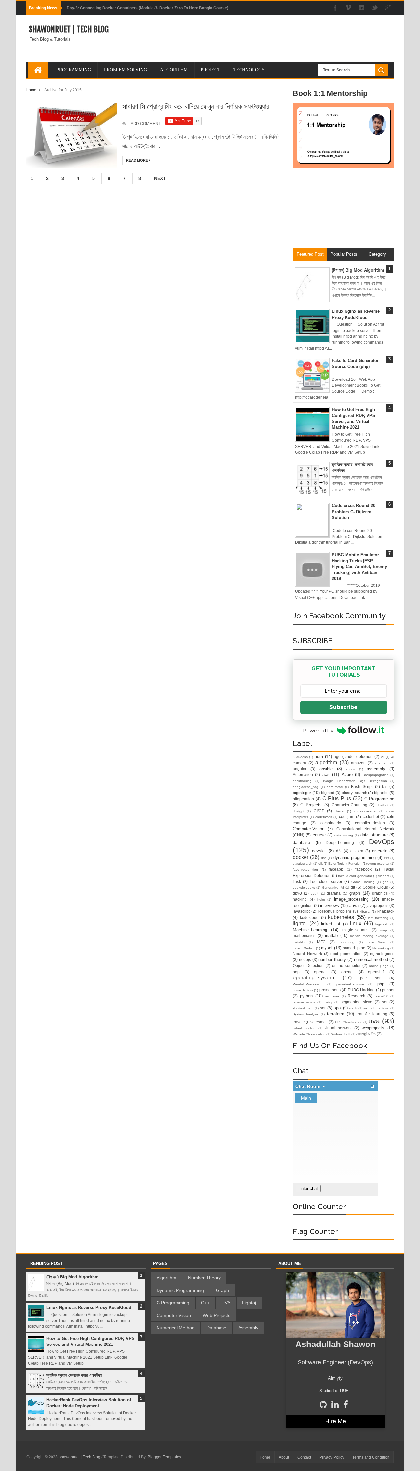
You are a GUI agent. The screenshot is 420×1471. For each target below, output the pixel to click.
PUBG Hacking (361, 990)
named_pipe (354, 948)
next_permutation (346, 954)
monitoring (346, 942)
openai (320, 972)
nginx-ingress (382, 954)
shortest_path (303, 1008)
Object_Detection (308, 965)
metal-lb (298, 942)
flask (297, 881)
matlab (331, 935)
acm (319, 756)
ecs (386, 858)
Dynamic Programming (180, 1290)
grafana (334, 893)
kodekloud (309, 917)
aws (326, 774)
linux (355, 923)
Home (31, 90)
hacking (300, 899)
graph (354, 893)
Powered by (318, 730)
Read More (137, 160)
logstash (381, 924)
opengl (347, 972)
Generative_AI (333, 887)
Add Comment (145, 123)
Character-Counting (349, 805)
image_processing (351, 899)
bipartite (381, 793)
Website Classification (309, 1034)
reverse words (304, 1002)
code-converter (365, 811)
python (306, 995)
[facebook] (335, 8)
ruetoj (328, 1002)
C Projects (311, 804)
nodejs (305, 959)
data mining (343, 835)
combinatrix (330, 823)
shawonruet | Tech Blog (69, 29)
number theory (332, 959)
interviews (329, 905)
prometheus (330, 990)
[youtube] (348, 8)
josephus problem (334, 911)
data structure (373, 834)
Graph (222, 1290)
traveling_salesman (310, 1022)
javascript (301, 911)
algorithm (326, 762)
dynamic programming (354, 857)
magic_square (355, 930)
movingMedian (304, 948)
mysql (326, 947)
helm (321, 899)
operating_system (313, 977)
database (301, 842)
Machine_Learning (310, 929)
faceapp (336, 869)
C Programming (379, 798)
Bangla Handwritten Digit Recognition (355, 781)
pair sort (371, 978)
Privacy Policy (331, 1457)
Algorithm (166, 1277)
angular (299, 769)
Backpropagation (375, 775)
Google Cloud (375, 887)
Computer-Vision (308, 828)
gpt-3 (297, 893)
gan (385, 882)
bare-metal (335, 787)
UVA (225, 1302)
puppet (388, 990)
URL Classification (348, 1022)
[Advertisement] (343, 211)
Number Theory (204, 1277)
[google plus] (387, 8)
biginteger (302, 792)
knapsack (385, 911)
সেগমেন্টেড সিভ (366, 1034)
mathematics (304, 935)
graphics (380, 893)
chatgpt (298, 811)
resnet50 (381, 996)
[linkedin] (361, 8)
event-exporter (378, 863)
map (383, 930)
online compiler (346, 965)
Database (216, 1327)
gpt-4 (315, 893)
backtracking (302, 781)
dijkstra (356, 851)
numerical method (371, 959)
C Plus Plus (336, 798)
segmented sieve (356, 1002)
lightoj (300, 923)
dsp (323, 858)
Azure (347, 774)
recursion (332, 996)
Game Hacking (363, 882)
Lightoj (249, 1302)
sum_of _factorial (376, 1008)
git (353, 887)
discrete (379, 850)
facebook (363, 869)
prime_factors (303, 990)
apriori (350, 769)
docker (300, 857)
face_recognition (305, 869)
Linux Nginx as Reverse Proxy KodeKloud (88, 1307)
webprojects (373, 1027)
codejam (346, 817)
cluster (340, 811)
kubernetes (341, 917)
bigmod (327, 793)
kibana (365, 911)
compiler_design (370, 823)
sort (323, 1008)
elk (320, 863)
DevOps (381, 841)
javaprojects (377, 905)
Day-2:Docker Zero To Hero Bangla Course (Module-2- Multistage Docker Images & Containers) (155, 8)
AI (382, 757)
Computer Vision (174, 1315)
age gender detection (353, 756)
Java (354, 905)
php (380, 983)
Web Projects (216, 1315)
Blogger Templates (164, 1457)
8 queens (300, 757)
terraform (335, 1013)
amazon (358, 763)
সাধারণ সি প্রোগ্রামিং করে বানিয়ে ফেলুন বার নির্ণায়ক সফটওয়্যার (195, 106)
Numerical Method (176, 1327)
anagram (381, 763)
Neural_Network (307, 954)
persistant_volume (350, 984)
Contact (304, 1457)
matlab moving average (369, 936)
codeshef (371, 817)
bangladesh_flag (305, 787)
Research (356, 996)
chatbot (382, 805)
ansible (326, 768)
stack (353, 1008)
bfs (384, 786)
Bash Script (362, 786)
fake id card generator (355, 876)
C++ (205, 1302)
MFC (321, 942)
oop (296, 972)
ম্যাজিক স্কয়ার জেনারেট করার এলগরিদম (74, 1375)
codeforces (323, 817)
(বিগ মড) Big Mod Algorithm (358, 270)
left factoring (378, 918)
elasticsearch (302, 863)
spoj (338, 1007)
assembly (376, 768)
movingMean (376, 942)
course (319, 834)
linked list (330, 923)
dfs (338, 851)
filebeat (383, 876)
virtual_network (338, 1028)
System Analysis (305, 1014)
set (384, 1002)
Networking (380, 948)
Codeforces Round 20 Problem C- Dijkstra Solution (353, 511)
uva (374, 1020)
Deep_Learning (340, 842)
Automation (303, 774)
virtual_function (304, 1028)
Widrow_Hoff (340, 1034)
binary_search (354, 793)
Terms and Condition (370, 1457)
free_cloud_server (326, 881)
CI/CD (319, 811)
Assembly (248, 1327)
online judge (379, 966)
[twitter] (374, 8)
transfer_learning (372, 1014)
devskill (319, 850)
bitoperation (303, 799)
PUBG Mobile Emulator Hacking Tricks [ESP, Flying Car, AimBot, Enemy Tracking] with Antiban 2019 (359, 566)
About (284, 1457)
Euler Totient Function (345, 863)
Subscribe (343, 707)
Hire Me (335, 1421)
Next (160, 178)
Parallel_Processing (308, 984)
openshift (376, 972)
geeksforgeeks (304, 887)
